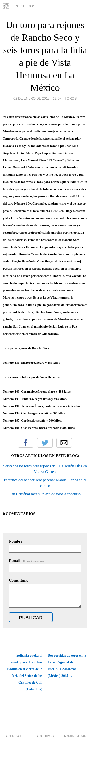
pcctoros (25, 6)
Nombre (15, 541)
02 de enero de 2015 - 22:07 (37, 98)
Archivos (45, 736)
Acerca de (15, 736)
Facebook (25, 443)
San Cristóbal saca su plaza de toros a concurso (45, 494)
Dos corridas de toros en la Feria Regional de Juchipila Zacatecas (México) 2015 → (67, 666)
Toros (71, 98)
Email (64, 443)
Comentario (18, 580)
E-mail (27, 561)
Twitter (45, 443)
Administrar (75, 736)
